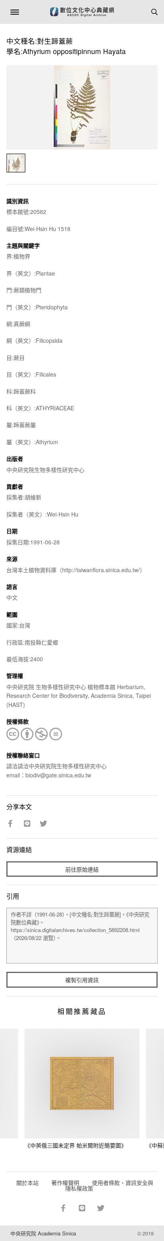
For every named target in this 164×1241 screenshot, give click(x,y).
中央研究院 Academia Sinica (43, 1233)
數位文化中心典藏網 (82, 12)
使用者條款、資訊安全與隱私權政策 (109, 1185)
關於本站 (27, 1183)
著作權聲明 (65, 1183)
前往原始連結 (82, 869)
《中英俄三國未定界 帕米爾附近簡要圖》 (76, 1145)
